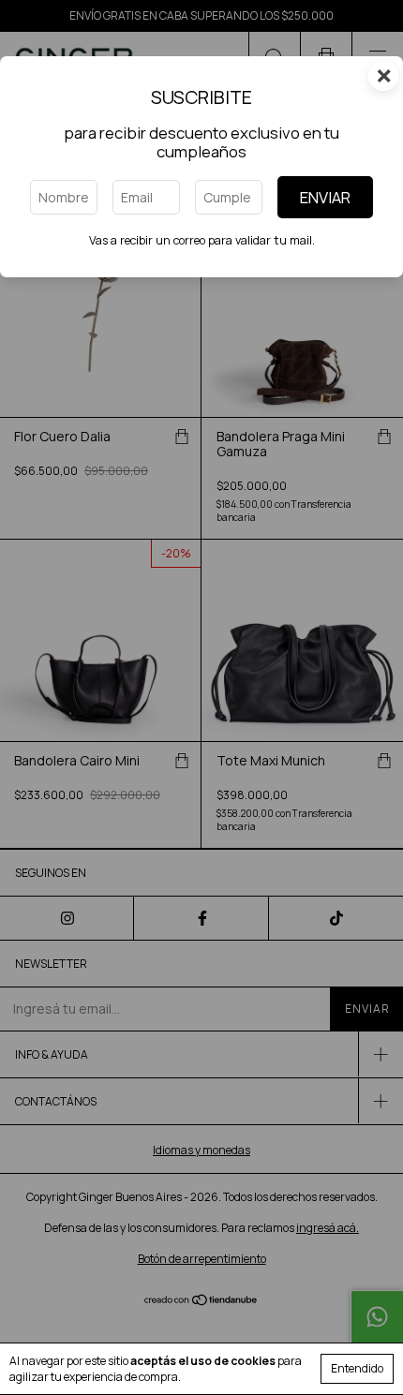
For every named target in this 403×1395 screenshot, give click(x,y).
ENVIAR (325, 197)
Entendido (357, 1368)
